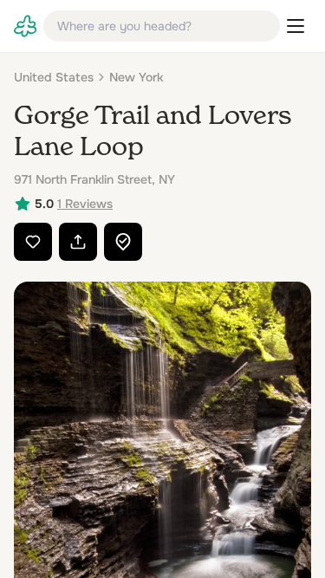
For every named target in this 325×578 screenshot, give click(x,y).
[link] (25, 26)
